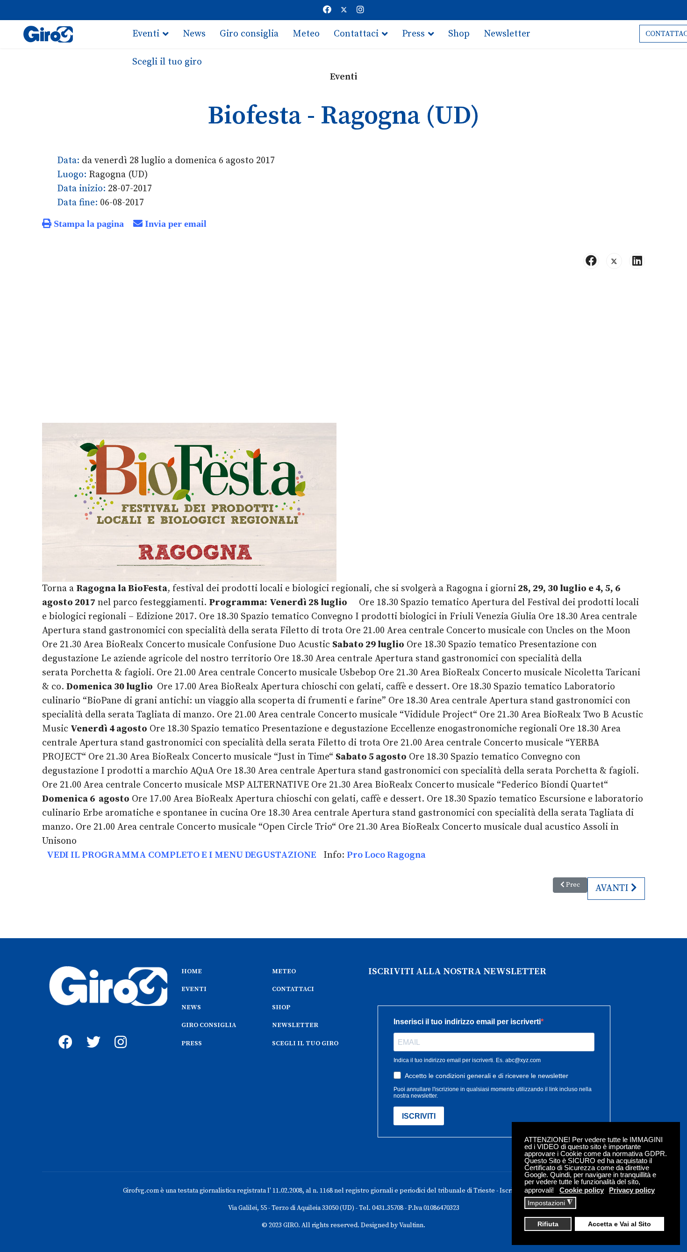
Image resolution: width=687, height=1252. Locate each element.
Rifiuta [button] (547, 1224)
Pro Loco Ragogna (386, 855)
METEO (284, 971)
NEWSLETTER (295, 1025)
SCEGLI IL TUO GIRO (305, 1043)
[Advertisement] (343, 349)
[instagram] (119, 1031)
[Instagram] (360, 10)
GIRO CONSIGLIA (208, 1025)
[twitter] (91, 1031)
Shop (459, 34)
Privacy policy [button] (632, 1190)
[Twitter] (344, 10)
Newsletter (507, 34)
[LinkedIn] (637, 261)
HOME (191, 971)
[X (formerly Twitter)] (614, 261)
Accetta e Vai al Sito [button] (619, 1224)
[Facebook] (327, 10)
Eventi (145, 34)
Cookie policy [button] (581, 1190)
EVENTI (194, 989)
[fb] (63, 1031)
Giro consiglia (249, 34)
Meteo (306, 34)
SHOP (281, 1007)
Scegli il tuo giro (167, 62)
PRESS (191, 1043)
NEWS (191, 1007)
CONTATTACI (293, 989)
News (194, 34)
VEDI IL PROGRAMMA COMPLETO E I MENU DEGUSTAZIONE (181, 855)
